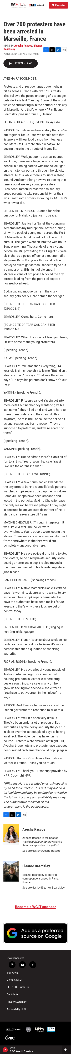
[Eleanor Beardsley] (11, 871)
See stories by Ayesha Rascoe (41, 851)
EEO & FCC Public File (18, 987)
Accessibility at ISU (17, 1009)
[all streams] (66, 1049)
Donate (60, 5)
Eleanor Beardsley (36, 866)
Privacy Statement (17, 1002)
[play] (5, 1049)
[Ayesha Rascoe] (11, 834)
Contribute (12, 994)
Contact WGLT (14, 980)
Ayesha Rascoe (23, 45)
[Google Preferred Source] (35, 933)
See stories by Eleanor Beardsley (43, 887)
